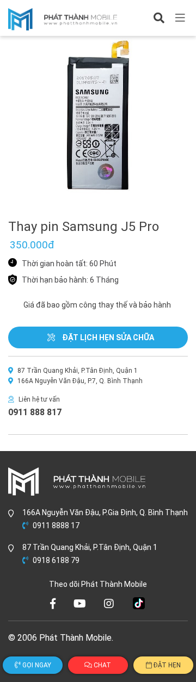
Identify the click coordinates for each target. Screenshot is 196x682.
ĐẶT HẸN (166, 665)
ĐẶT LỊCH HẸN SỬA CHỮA (107, 337)
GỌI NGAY (36, 665)
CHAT (101, 665)
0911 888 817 (35, 412)
